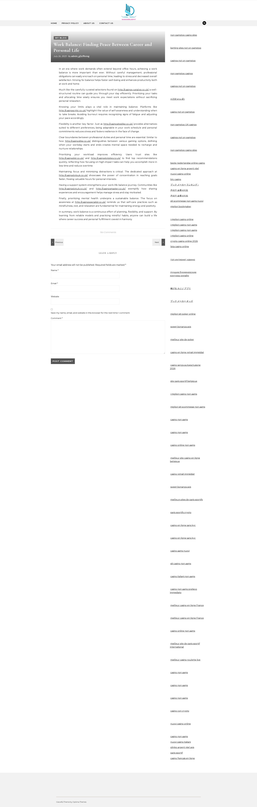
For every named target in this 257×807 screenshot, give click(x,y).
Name (55, 270)
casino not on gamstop (182, 112)
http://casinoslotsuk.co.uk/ (73, 175)
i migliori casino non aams (183, 225)
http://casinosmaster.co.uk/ (111, 188)
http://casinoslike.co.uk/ (78, 141)
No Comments (108, 232)
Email (54, 283)
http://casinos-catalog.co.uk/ (133, 89)
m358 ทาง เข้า (177, 99)
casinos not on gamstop (183, 60)
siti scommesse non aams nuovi (186, 201)
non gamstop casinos (181, 73)
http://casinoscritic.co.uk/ (72, 110)
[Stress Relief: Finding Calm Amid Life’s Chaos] (57, 242)
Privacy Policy (70, 23)
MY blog (61, 38)
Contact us (106, 23)
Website (55, 296)
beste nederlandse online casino (187, 163)
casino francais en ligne (182, 758)
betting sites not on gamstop (185, 48)
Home (54, 23)
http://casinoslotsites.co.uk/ (105, 158)
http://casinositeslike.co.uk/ (118, 124)
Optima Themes (79, 802)
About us (89, 23)
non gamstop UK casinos (183, 124)
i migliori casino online (181, 219)
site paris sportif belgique (183, 381)
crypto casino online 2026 (184, 241)
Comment (57, 318)
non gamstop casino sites (183, 35)
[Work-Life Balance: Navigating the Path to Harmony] (159, 242)
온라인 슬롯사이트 (179, 190)
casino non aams (179, 672)
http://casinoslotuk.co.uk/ (73, 188)
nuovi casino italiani (180, 742)
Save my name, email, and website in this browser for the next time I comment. (90, 313)
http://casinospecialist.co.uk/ (90, 202)
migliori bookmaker (180, 206)
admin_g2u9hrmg (80, 56)
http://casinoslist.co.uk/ (71, 158)
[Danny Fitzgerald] (128, 14)
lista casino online (179, 246)
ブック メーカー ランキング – (184, 184)
